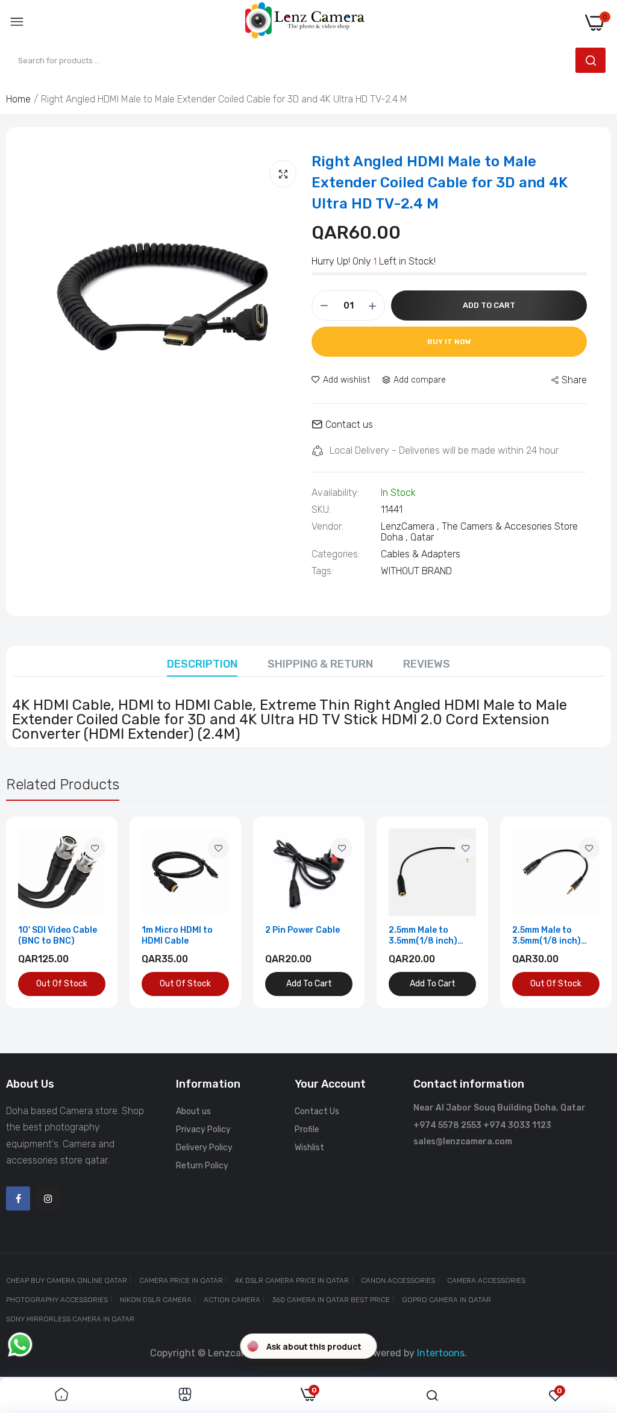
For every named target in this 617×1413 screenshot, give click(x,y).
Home (18, 99)
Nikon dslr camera (156, 1300)
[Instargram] (48, 1198)
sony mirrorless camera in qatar (70, 1319)
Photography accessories (57, 1300)
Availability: (335, 492)
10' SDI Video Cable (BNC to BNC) (57, 935)
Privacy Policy (203, 1129)
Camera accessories (486, 1280)
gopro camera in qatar (446, 1300)
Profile (307, 1129)
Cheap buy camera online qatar (66, 1280)
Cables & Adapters (420, 554)
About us (193, 1111)
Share (574, 380)
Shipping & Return (320, 664)
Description (202, 664)
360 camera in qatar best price (331, 1300)
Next (581, 912)
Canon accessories (398, 1280)
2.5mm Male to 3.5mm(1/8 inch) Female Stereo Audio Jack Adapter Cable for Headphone (556, 936)
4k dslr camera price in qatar (292, 1280)
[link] (94, 848)
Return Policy (202, 1166)
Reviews (426, 664)
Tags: (322, 571)
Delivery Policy (204, 1147)
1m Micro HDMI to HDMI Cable (177, 935)
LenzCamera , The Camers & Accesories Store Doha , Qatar (479, 532)
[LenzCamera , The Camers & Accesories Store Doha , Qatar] (305, 23)
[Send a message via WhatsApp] (20, 1344)
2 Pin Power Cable (302, 930)
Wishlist (309, 1147)
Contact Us (317, 1111)
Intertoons (441, 1353)
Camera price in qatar (181, 1280)
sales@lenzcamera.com (462, 1141)
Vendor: (327, 526)
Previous (36, 912)
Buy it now (449, 341)
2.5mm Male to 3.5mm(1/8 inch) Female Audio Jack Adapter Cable (428, 936)
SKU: (321, 509)
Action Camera (232, 1300)
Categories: (336, 554)
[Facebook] (18, 1198)
